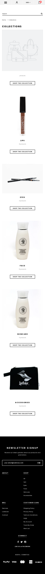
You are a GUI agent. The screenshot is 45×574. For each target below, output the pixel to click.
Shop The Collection (22, 83)
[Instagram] (25, 542)
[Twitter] (22, 542)
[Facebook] (18, 542)
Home (4, 20)
